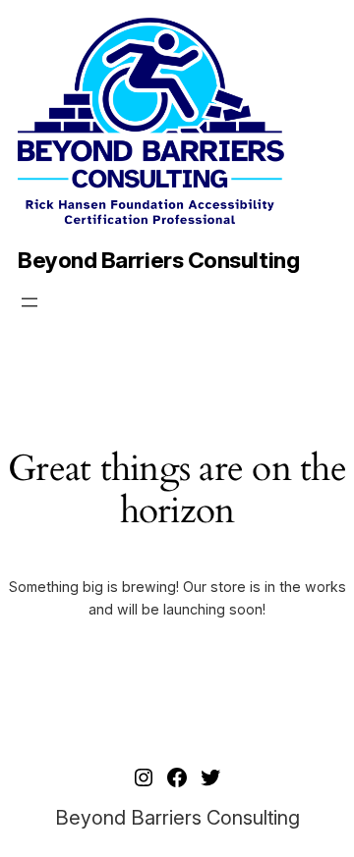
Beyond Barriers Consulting (158, 260)
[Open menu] (29, 302)
